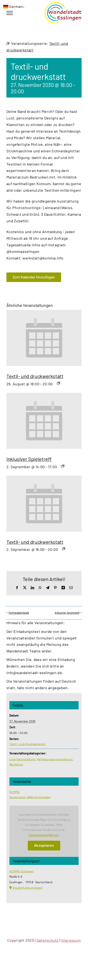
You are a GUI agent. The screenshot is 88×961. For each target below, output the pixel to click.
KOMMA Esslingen (21, 871)
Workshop (16, 764)
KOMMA (14, 792)
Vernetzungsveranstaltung (54, 759)
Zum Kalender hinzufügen (34, 277)
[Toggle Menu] (9, 13)
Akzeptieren (44, 845)
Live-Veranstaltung (22, 759)
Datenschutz (48, 940)
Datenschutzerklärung (43, 835)
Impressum (71, 940)
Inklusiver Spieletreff (29, 459)
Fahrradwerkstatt (19, 612)
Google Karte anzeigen (27, 887)
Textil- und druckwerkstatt (34, 376)
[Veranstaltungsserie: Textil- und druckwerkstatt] (58, 383)
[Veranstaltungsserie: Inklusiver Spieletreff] (62, 466)
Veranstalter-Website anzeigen (30, 797)
